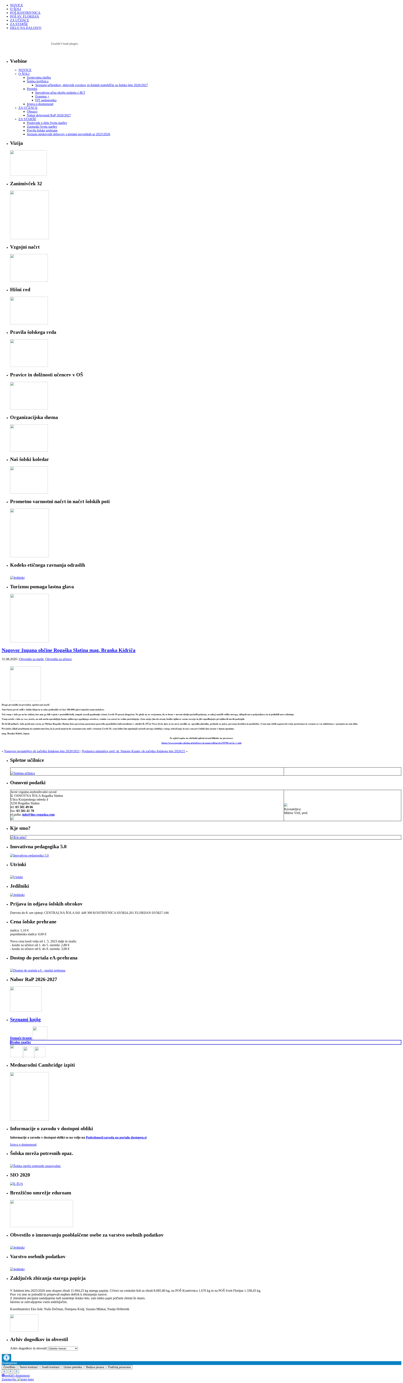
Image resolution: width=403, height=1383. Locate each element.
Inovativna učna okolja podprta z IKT (60, 92)
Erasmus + (42, 96)
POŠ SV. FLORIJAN (24, 16)
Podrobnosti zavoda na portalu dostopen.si (116, 1137)
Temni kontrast (29, 1367)
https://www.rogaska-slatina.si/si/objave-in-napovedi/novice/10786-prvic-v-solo (202, 743)
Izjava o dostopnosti (40, 104)
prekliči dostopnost (17, 1375)
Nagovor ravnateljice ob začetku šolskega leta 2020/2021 (42, 751)
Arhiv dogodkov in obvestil (28, 1348)
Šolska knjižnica (37, 81)
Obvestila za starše (31, 659)
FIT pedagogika (45, 100)
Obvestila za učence (58, 659)
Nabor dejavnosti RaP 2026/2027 (49, 115)
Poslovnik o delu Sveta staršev (47, 123)
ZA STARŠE (19, 24)
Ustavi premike (73, 1367)
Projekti (32, 89)
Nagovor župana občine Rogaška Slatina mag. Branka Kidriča (68, 650)
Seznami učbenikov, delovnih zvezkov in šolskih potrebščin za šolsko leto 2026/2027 (91, 85)
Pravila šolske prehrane (42, 130)
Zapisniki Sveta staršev (42, 126)
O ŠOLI (15, 9)
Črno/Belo (9, 1367)
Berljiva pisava (95, 1367)
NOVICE (16, 5)
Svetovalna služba (39, 77)
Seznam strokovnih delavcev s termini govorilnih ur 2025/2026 (68, 134)
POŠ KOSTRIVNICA (25, 12)
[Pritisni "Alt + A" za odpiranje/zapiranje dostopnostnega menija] (6, 1357)
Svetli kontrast (50, 1367)
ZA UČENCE (19, 20)
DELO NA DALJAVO (25, 28)
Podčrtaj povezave (119, 1367)
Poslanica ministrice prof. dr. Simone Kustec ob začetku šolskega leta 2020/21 (133, 751)
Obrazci (32, 111)
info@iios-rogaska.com (38, 814)
